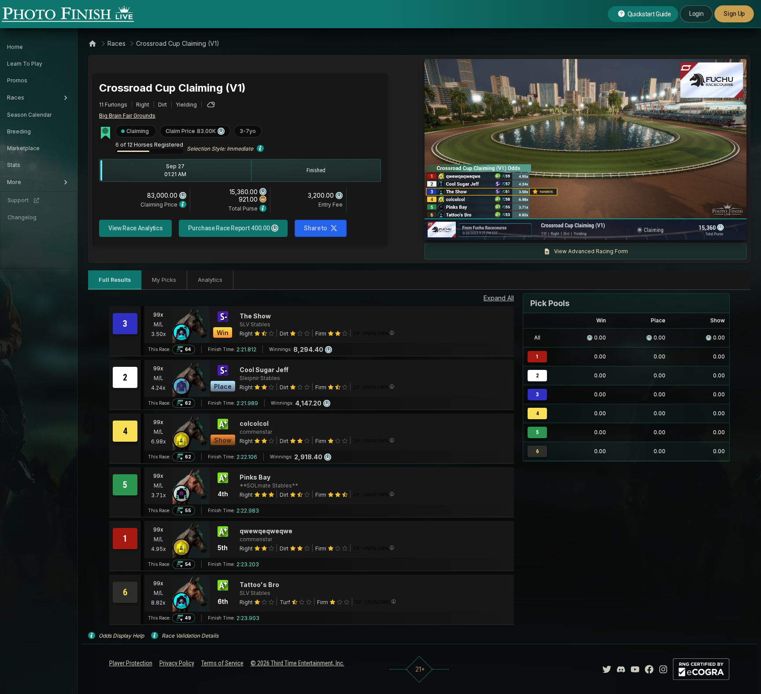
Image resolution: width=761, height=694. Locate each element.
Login (696, 13)
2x (535, 229)
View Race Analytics (135, 228)
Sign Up (734, 13)
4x (549, 229)
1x (521, 229)
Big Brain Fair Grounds (127, 115)
